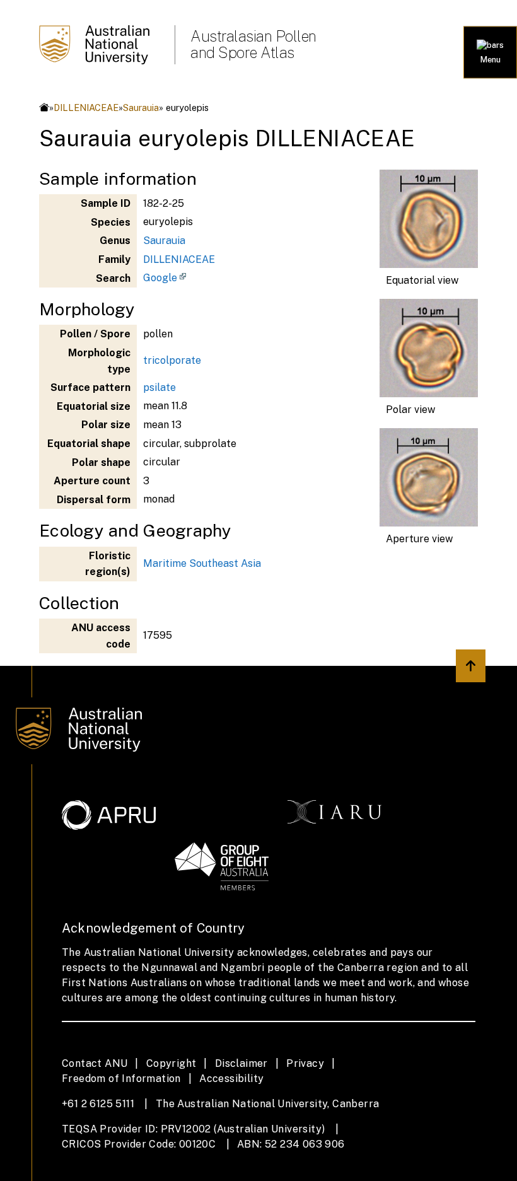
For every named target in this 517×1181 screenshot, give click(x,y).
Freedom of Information (121, 1079)
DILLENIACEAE (86, 107)
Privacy (305, 1063)
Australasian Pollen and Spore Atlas (253, 44)
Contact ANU (94, 1063)
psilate (159, 387)
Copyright (171, 1063)
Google (160, 278)
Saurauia (141, 107)
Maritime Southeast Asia (202, 563)
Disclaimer (241, 1063)
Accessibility (231, 1079)
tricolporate (172, 360)
